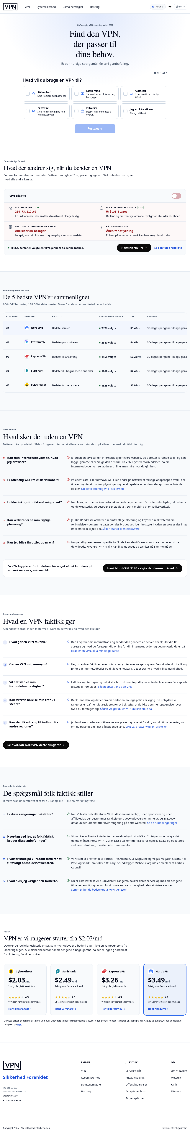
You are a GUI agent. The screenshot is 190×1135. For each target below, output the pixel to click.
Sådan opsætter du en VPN (115, 686)
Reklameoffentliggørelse (174, 1128)
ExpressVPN (38, 356)
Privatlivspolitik (135, 1077)
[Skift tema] (170, 6)
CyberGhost (38, 385)
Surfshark (37, 370)
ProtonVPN (38, 342)
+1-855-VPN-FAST (12, 1100)
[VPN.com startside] (10, 6)
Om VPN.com (179, 1071)
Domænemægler (73, 7)
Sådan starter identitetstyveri (120, 528)
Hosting (95, 7)
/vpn (19, 1024)
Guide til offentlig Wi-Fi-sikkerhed (102, 488)
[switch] (176, 195)
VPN (27, 7)
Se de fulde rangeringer (162, 823)
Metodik (176, 1077)
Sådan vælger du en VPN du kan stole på (126, 709)
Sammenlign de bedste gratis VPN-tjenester (99, 889)
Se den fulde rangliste (168, 247)
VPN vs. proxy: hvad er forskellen (146, 726)
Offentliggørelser (136, 1084)
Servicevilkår (133, 1071)
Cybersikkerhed (46, 7)
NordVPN (37, 327)
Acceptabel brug (136, 1091)
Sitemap (176, 1091)
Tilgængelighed (135, 1098)
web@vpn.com (10, 1095)
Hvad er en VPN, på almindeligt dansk (95, 651)
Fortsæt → (95, 128)
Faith (174, 1084)
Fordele (159, 6)
